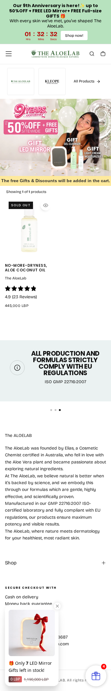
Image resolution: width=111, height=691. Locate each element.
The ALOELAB (18, 435)
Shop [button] (10, 563)
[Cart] (103, 54)
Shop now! (74, 35)
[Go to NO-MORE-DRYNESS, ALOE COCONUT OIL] (29, 228)
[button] (8, 53)
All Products (84, 81)
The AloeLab (15, 278)
